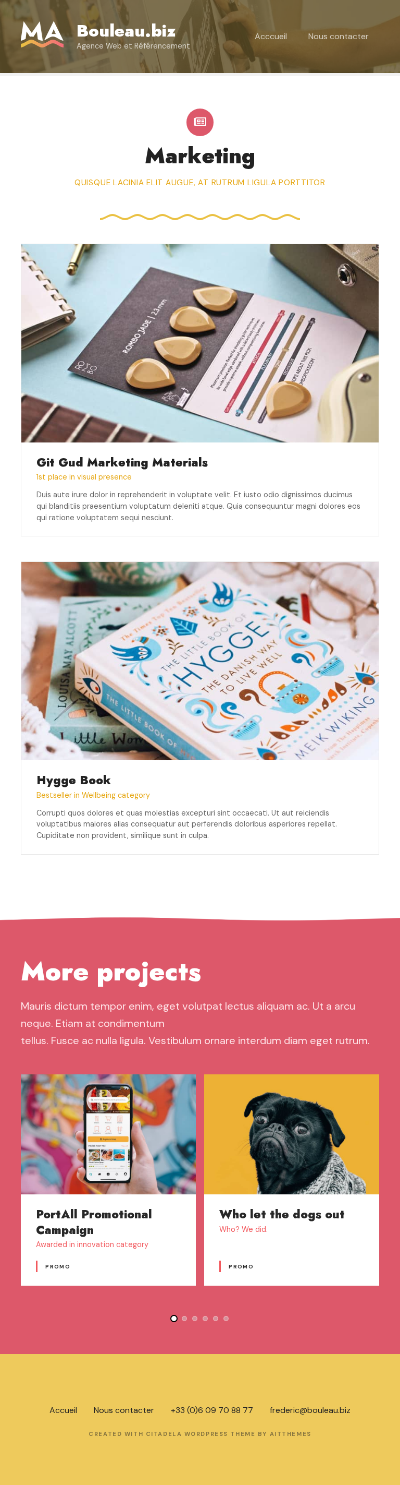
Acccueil (271, 36)
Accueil (63, 1410)
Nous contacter (338, 36)
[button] (174, 1318)
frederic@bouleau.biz (310, 1410)
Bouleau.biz (126, 31)
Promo (57, 1266)
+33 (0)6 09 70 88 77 (212, 1410)
